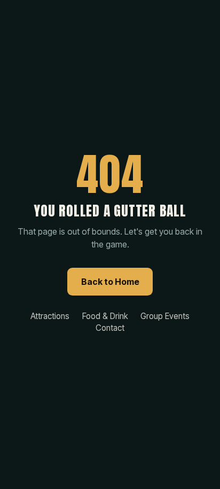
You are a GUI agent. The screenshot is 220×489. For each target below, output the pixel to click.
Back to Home (110, 281)
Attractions (49, 316)
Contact (110, 328)
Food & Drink (105, 316)
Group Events (165, 316)
